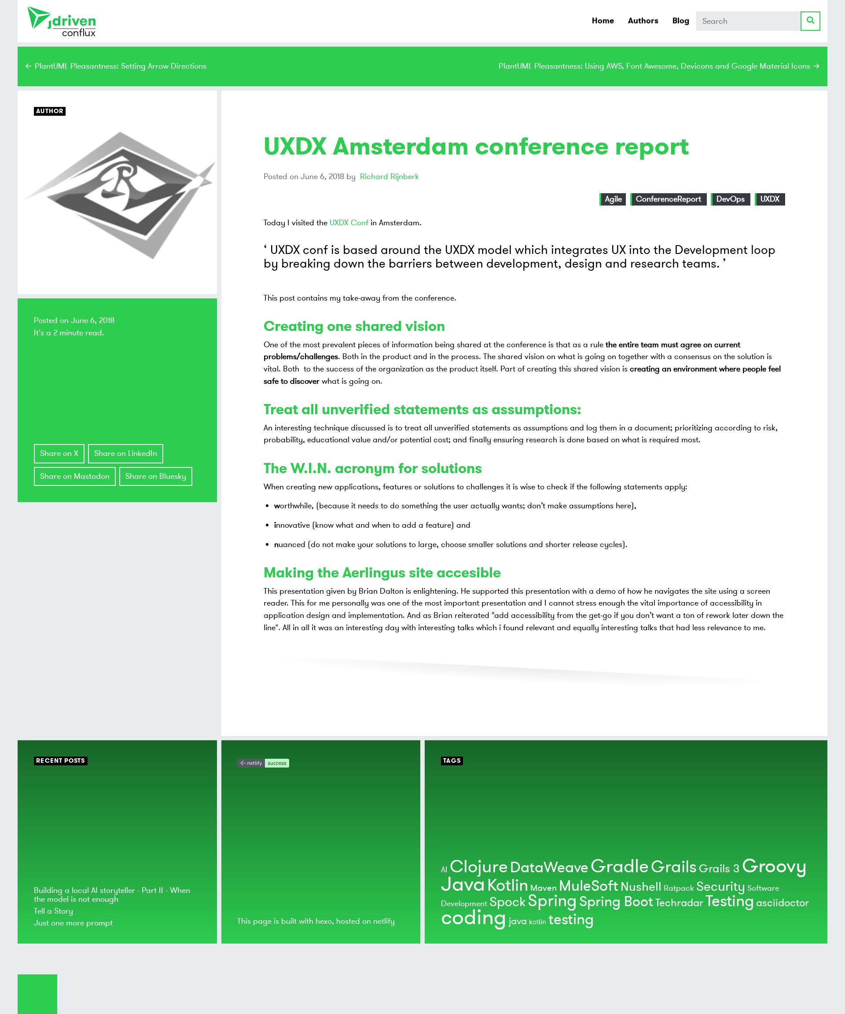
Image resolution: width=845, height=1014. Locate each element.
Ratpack (679, 888)
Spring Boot (616, 902)
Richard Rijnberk (389, 176)
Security (720, 886)
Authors (643, 20)
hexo (324, 921)
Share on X (59, 453)
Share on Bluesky (155, 476)
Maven (543, 888)
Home (603, 20)
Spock (507, 902)
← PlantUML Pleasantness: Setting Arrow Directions (115, 66)
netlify (384, 921)
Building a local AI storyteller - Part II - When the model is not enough (112, 894)
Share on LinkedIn (125, 453)
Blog (680, 20)
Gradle (620, 866)
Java (463, 884)
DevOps (730, 199)
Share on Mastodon (75, 476)
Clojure (479, 866)
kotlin (537, 922)
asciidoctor (782, 903)
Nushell (641, 887)
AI (444, 869)
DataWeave (549, 868)
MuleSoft (588, 886)
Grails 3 (719, 868)
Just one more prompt (73, 923)
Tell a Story (53, 911)
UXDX (769, 199)
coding (474, 918)
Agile (613, 199)
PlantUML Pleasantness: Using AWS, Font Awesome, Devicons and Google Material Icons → (659, 66)
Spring (552, 901)
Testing (729, 901)
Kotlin (507, 885)
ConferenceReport (668, 199)
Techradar (679, 903)
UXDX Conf (349, 222)
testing (571, 920)
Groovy (774, 866)
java (518, 921)
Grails (674, 867)
